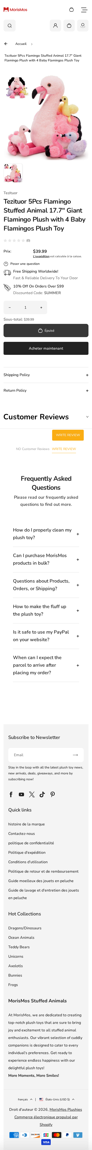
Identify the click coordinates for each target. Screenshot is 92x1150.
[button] (13, 172)
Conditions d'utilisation (28, 862)
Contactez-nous (21, 833)
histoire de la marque (26, 824)
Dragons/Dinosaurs (25, 928)
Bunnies (15, 975)
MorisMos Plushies (66, 1109)
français (23, 1099)
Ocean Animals (21, 937)
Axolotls (15, 966)
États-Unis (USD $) (58, 1099)
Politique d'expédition (27, 852)
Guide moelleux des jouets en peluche (41, 881)
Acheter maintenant (46, 348)
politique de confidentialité (31, 843)
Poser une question (25, 264)
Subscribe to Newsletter (34, 737)
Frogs (13, 984)
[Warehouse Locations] (82, 25)
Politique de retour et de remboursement (43, 871)
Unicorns (15, 956)
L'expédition (41, 256)
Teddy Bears (19, 947)
